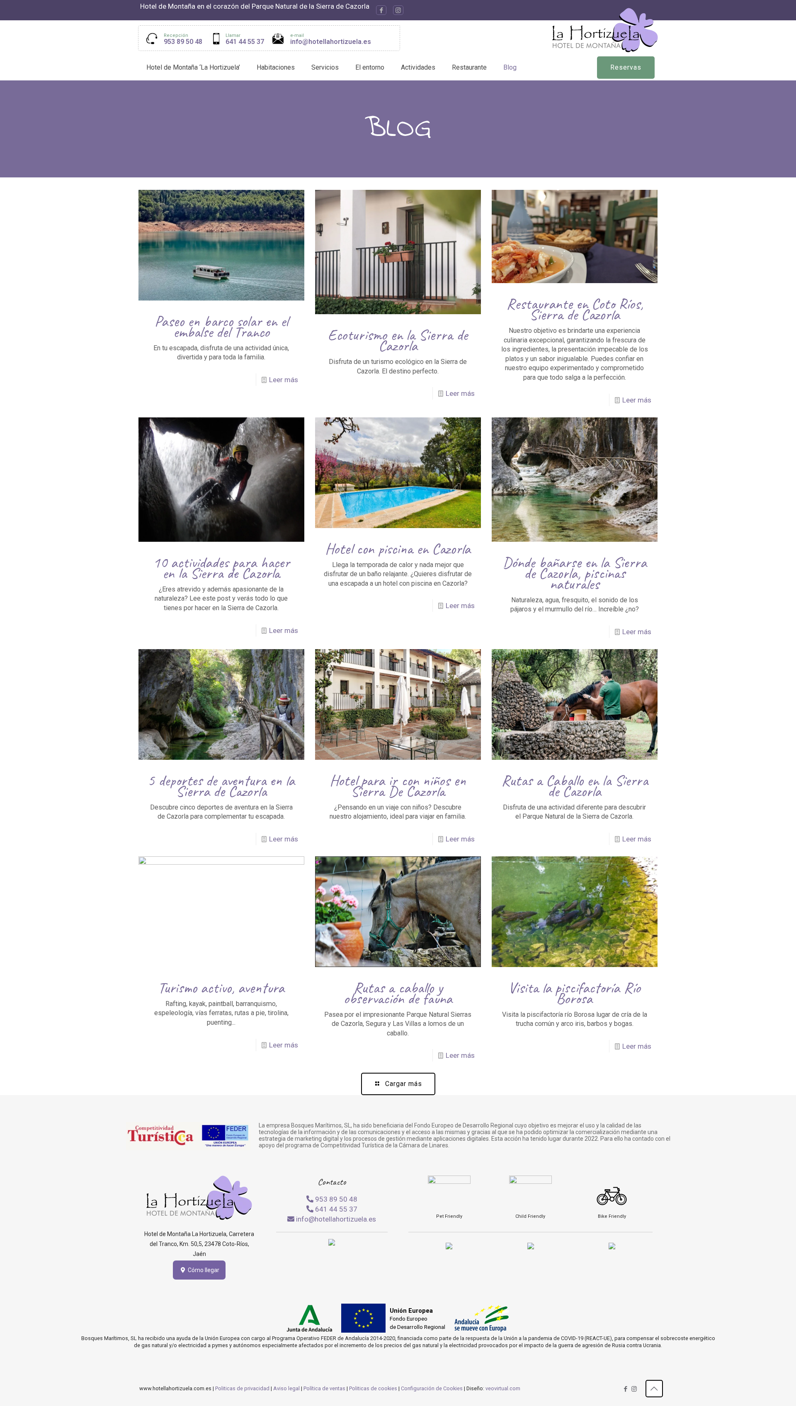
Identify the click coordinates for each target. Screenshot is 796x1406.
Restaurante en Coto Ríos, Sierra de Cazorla (574, 309)
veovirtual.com (502, 1388)
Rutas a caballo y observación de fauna (398, 993)
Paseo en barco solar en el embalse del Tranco (221, 326)
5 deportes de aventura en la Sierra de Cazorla (221, 786)
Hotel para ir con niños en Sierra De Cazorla (398, 786)
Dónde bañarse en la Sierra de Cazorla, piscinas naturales (574, 573)
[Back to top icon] (654, 1388)
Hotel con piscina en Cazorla (398, 548)
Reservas (625, 67)
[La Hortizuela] (605, 30)
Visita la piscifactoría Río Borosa (574, 993)
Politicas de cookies (373, 1388)
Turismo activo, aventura (221, 987)
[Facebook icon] (381, 10)
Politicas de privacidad (242, 1388)
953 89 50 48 (183, 41)
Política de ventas (324, 1388)
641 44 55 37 (245, 41)
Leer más (283, 380)
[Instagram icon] (398, 10)
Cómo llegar (203, 1270)
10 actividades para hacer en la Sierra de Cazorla (221, 568)
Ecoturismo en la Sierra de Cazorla (398, 340)
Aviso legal (286, 1388)
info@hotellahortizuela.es (330, 41)
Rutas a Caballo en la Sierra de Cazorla (574, 786)
